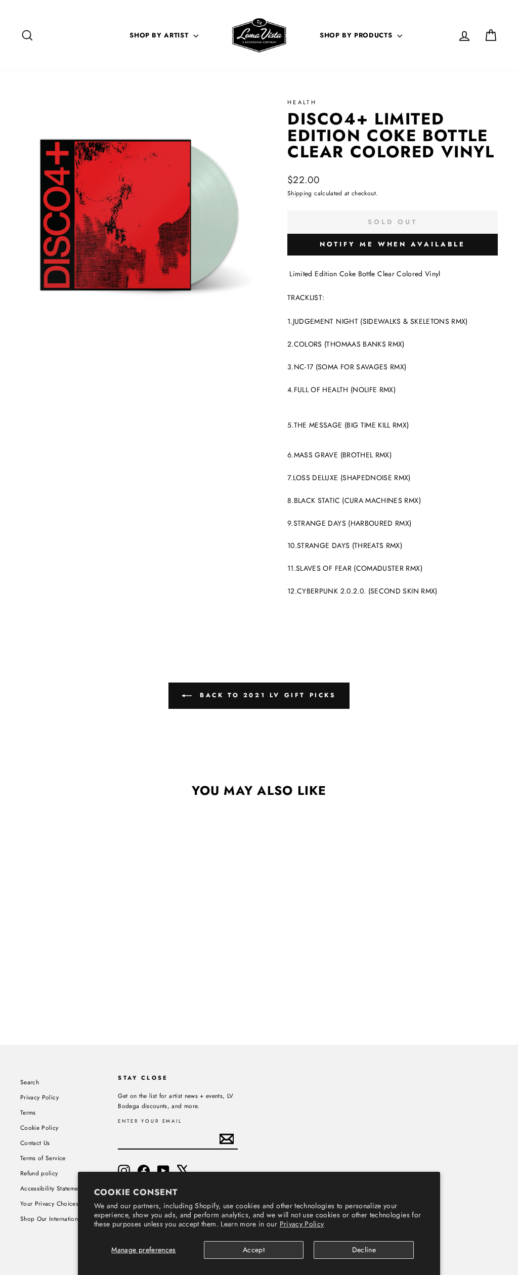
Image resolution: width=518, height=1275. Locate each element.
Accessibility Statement (51, 1188)
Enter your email (150, 1121)
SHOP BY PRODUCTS (357, 35)
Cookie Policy (39, 1127)
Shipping (299, 193)
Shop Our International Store (60, 1218)
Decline (364, 1250)
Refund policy (39, 1173)
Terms (28, 1112)
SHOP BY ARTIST (160, 35)
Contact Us (35, 1142)
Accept (254, 1250)
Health (302, 102)
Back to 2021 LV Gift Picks (266, 695)
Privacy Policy (302, 1224)
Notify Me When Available (393, 244)
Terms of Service (43, 1158)
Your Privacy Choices (49, 1203)
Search (29, 1082)
